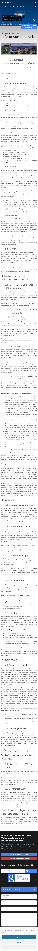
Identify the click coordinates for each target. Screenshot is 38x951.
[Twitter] (5, 2)
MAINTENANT (29, 26)
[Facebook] (2, 2)
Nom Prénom (5, 895)
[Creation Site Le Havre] (10, 2)
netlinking (9, 630)
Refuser (19, 942)
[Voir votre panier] (34, 20)
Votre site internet (7, 908)
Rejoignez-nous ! (31, 871)
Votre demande (6, 914)
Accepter (19, 937)
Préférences (19, 947)
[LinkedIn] (8, 2)
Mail (3, 901)
